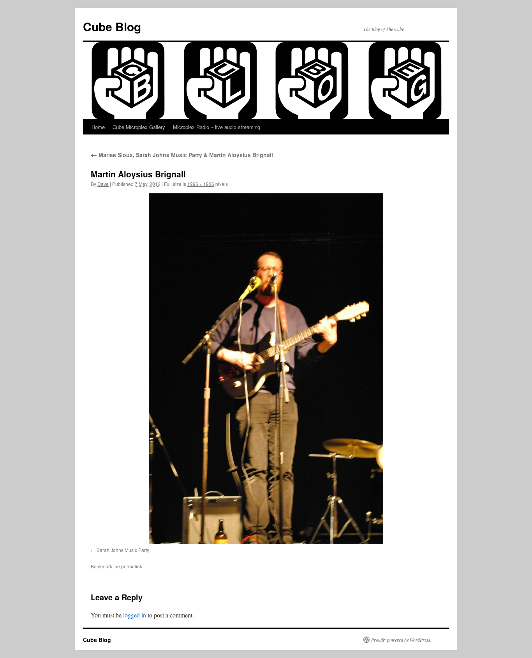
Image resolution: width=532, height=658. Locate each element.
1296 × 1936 (200, 183)
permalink (131, 566)
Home (98, 127)
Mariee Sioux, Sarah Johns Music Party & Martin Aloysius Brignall (182, 155)
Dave (103, 183)
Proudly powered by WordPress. (401, 640)
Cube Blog (112, 26)
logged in (134, 615)
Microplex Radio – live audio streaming (216, 127)
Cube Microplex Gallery (139, 127)
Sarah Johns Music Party (123, 550)
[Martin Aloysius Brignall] (266, 368)
